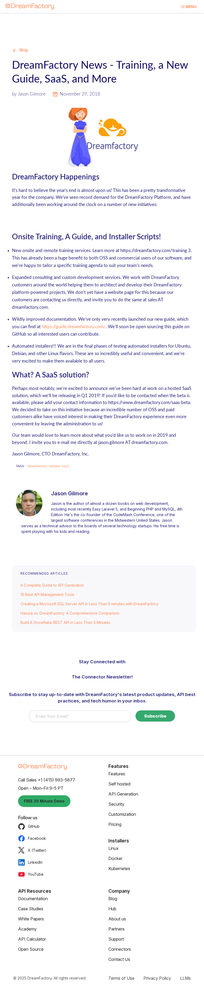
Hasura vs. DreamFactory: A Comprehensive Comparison (70, 613)
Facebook (37, 838)
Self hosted (119, 784)
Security (116, 804)
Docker (115, 858)
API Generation (123, 794)
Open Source (31, 949)
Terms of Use (121, 978)
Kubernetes (119, 868)
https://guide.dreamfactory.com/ (74, 326)
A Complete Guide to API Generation (52, 585)
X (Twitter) (37, 850)
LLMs (185, 978)
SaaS (65, 466)
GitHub (34, 826)
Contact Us (119, 959)
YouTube (36, 874)
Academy (27, 929)
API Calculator (32, 939)
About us (117, 918)
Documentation (33, 898)
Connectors (119, 949)
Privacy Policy (157, 978)
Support (116, 939)
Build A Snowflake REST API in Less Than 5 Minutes (65, 622)
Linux (113, 848)
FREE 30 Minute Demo (44, 801)
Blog (23, 50)
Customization (122, 814)
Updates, (55, 466)
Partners (116, 929)
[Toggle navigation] (188, 6)
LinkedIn (35, 862)
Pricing (114, 824)
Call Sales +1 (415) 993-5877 (46, 780)
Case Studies (30, 908)
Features (116, 773)
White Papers (31, 918)
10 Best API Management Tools (47, 594)
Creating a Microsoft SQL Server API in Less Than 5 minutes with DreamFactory (89, 604)
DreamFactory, (38, 466)
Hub (112, 908)
